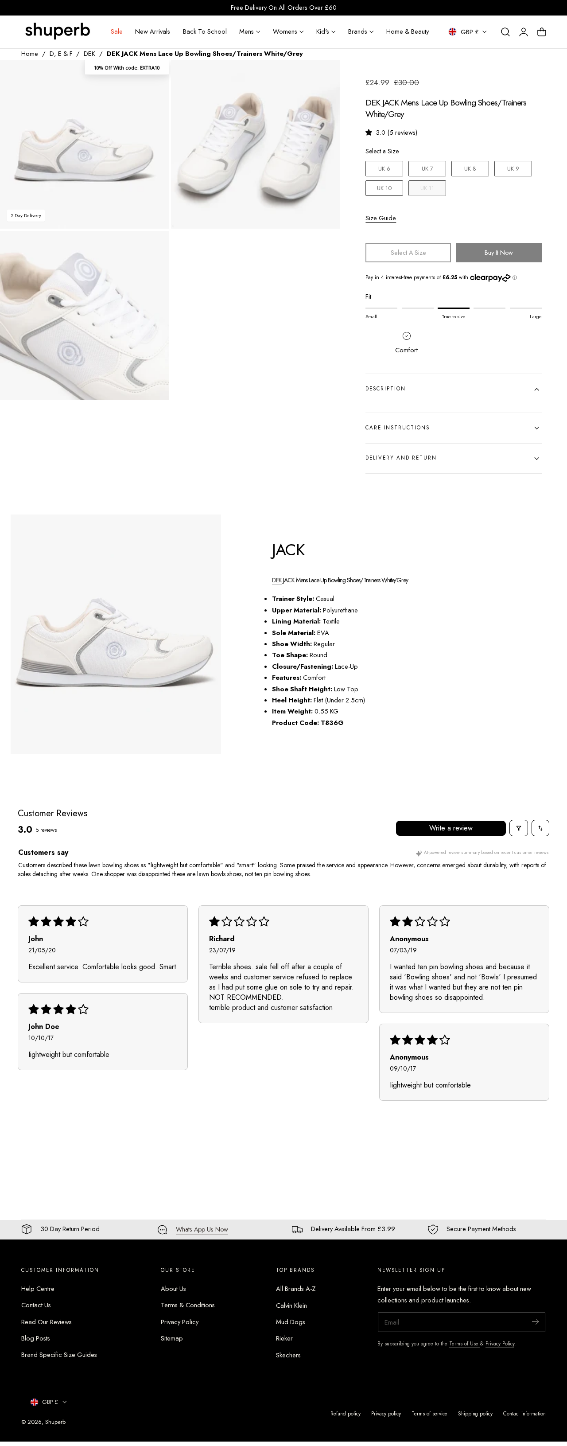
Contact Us (36, 1305)
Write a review (451, 828)
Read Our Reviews (46, 1322)
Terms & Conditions (188, 1305)
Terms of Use (464, 1343)
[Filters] (518, 828)
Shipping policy (475, 1413)
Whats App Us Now (202, 1229)
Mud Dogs (290, 1322)
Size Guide (380, 218)
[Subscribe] (535, 1321)
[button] (505, 32)
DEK (89, 53)
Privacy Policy (179, 1322)
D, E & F (61, 53)
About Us (173, 1289)
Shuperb (55, 1422)
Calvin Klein (291, 1305)
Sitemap (172, 1338)
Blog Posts (35, 1338)
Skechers (288, 1355)
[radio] (384, 169)
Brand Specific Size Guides (59, 1355)
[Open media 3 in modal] (153, 247)
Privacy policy (386, 1413)
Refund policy (345, 1413)
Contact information (524, 1413)
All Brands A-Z (296, 1289)
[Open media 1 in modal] (153, 75)
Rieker (284, 1338)
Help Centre (37, 1289)
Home (29, 53)
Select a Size (382, 151)
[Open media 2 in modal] (324, 75)
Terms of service (429, 1413)
